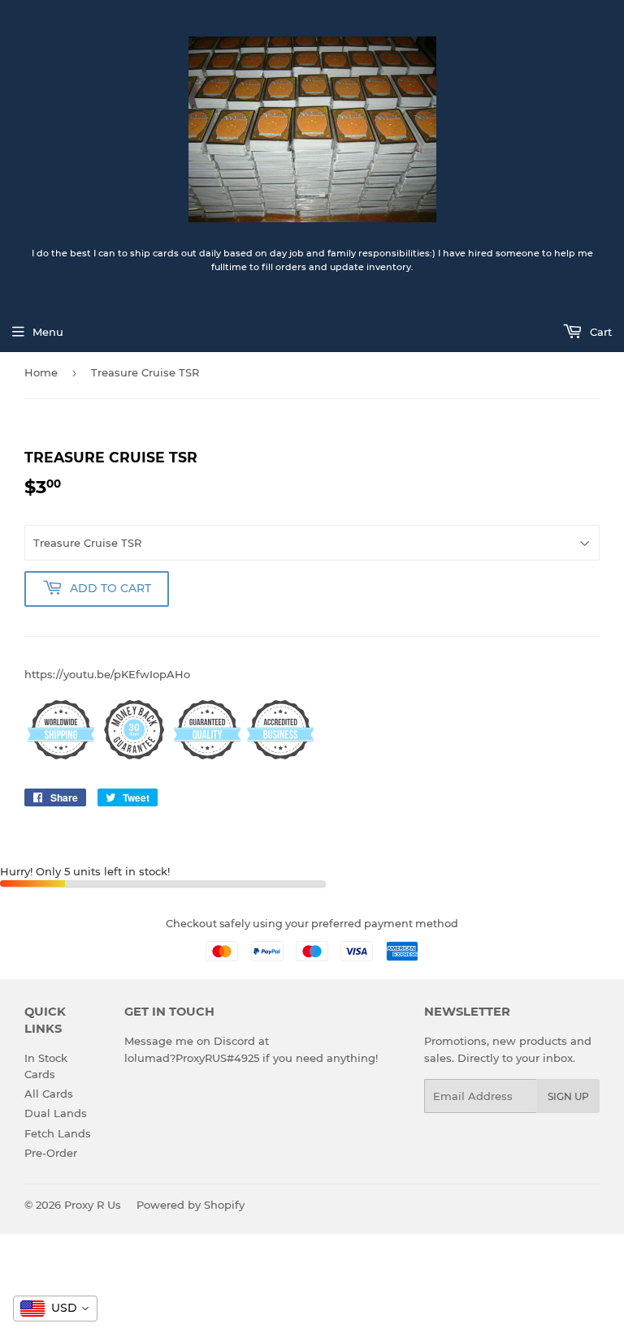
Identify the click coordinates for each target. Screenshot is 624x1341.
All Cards (48, 1093)
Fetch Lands (57, 1133)
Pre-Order (50, 1152)
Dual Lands (55, 1113)
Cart (599, 331)
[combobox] (55, 1309)
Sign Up (568, 1096)
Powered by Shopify (190, 1204)
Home (41, 372)
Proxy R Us (92, 1204)
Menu (47, 331)
